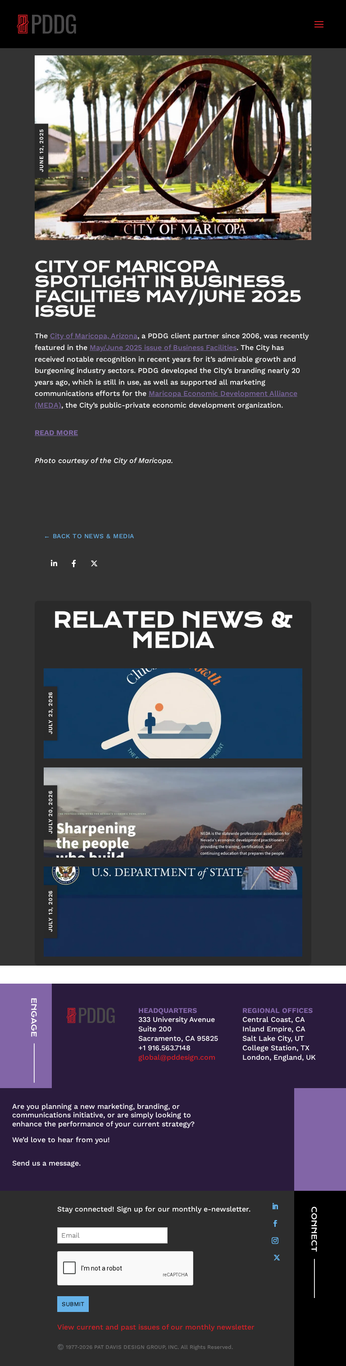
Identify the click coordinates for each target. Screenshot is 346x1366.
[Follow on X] (276, 1258)
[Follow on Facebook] (275, 1223)
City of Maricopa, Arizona (93, 335)
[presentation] (125, 1268)
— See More (173, 712)
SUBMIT (73, 1304)
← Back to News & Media (89, 536)
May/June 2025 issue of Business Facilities (163, 347)
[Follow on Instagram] (275, 1241)
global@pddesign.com (176, 1057)
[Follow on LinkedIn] (275, 1206)
